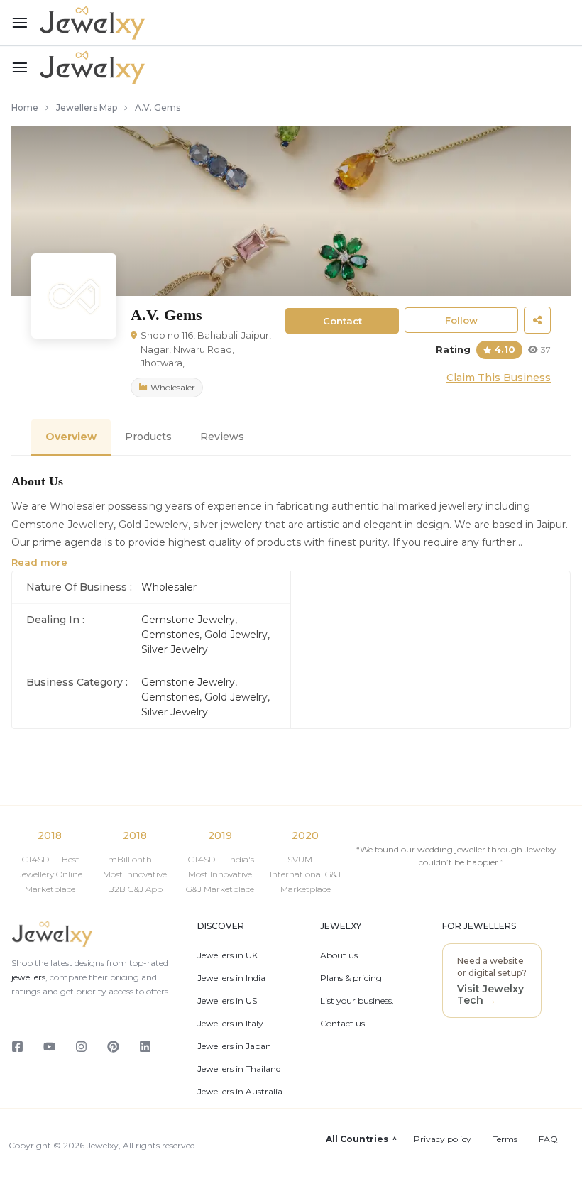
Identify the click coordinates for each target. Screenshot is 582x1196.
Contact (342, 321)
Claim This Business (498, 377)
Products (148, 436)
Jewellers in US (227, 1001)
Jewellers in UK (227, 955)
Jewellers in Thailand (239, 1069)
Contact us (342, 1023)
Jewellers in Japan (234, 1046)
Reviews (222, 436)
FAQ (548, 1139)
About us (339, 955)
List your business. (357, 1001)
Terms (505, 1139)
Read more (39, 562)
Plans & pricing (351, 978)
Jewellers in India (231, 978)
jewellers (28, 977)
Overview (71, 436)
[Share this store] (537, 320)
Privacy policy (442, 1139)
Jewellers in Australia (239, 1092)
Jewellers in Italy (230, 1023)
